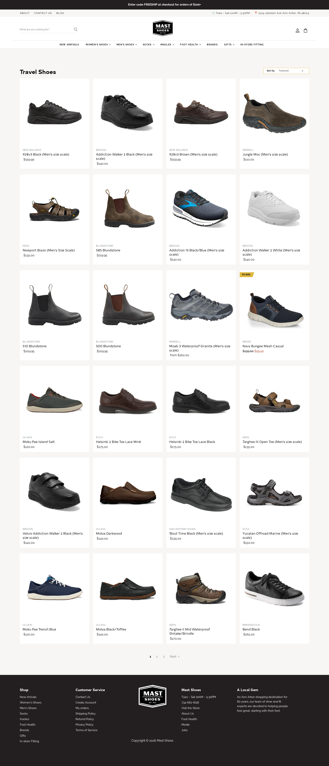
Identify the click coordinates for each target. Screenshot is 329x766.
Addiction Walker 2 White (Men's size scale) (271, 252)
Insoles (166, 44)
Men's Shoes (126, 44)
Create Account (86, 702)
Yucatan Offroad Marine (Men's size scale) (270, 535)
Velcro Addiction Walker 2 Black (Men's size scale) (53, 535)
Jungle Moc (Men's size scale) (265, 154)
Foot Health (189, 44)
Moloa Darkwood (109, 533)
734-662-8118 (190, 702)
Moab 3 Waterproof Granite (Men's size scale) (199, 348)
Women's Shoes (97, 44)
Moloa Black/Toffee (111, 629)
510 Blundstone (35, 346)
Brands (212, 44)
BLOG (60, 13)
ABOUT (25, 13)
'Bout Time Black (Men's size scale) (196, 533)
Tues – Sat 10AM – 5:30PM (198, 697)
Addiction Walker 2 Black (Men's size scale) (124, 156)
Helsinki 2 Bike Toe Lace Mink (118, 442)
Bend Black (251, 629)
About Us (187, 713)
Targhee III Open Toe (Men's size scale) (272, 442)
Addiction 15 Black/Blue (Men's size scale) (196, 252)
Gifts (228, 44)
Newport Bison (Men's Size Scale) (49, 250)
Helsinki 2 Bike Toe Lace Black (192, 442)
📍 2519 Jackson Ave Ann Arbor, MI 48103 (281, 13)
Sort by (271, 71)
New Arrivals (69, 44)
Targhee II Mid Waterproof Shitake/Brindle (189, 631)
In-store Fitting (252, 44)
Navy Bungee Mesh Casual (263, 346)
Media (185, 724)
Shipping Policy (86, 713)
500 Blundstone (108, 346)
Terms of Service (86, 730)
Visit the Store (190, 708)
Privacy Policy (84, 724)
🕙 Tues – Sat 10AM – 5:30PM (231, 13)
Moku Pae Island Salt (39, 442)
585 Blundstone (108, 250)
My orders (82, 708)
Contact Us (83, 697)
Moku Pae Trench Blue (39, 629)
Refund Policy (85, 719)
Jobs (184, 730)
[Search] (74, 29)
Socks (147, 44)
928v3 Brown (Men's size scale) (193, 154)
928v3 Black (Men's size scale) (46, 154)
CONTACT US (43, 13)
